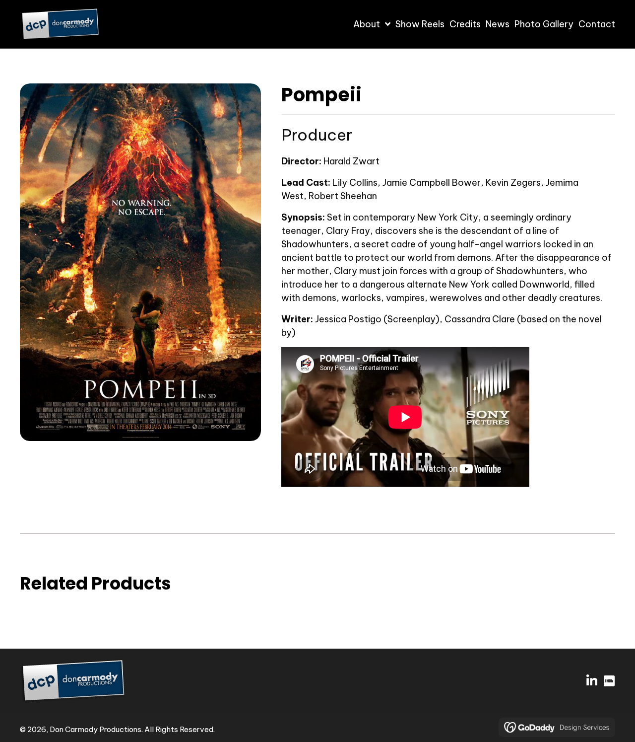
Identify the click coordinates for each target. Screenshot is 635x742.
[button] (591, 680)
